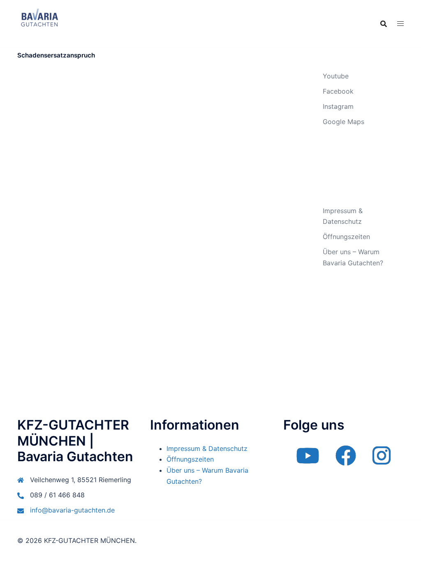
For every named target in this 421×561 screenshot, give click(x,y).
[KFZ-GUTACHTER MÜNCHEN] (39, 23)
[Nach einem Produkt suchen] (383, 24)
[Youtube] (307, 461)
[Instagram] (381, 461)
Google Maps (343, 121)
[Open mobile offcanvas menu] (400, 23)
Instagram (338, 106)
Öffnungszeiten (346, 236)
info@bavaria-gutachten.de (72, 510)
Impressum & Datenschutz (207, 448)
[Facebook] (345, 461)
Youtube (336, 76)
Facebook (338, 91)
